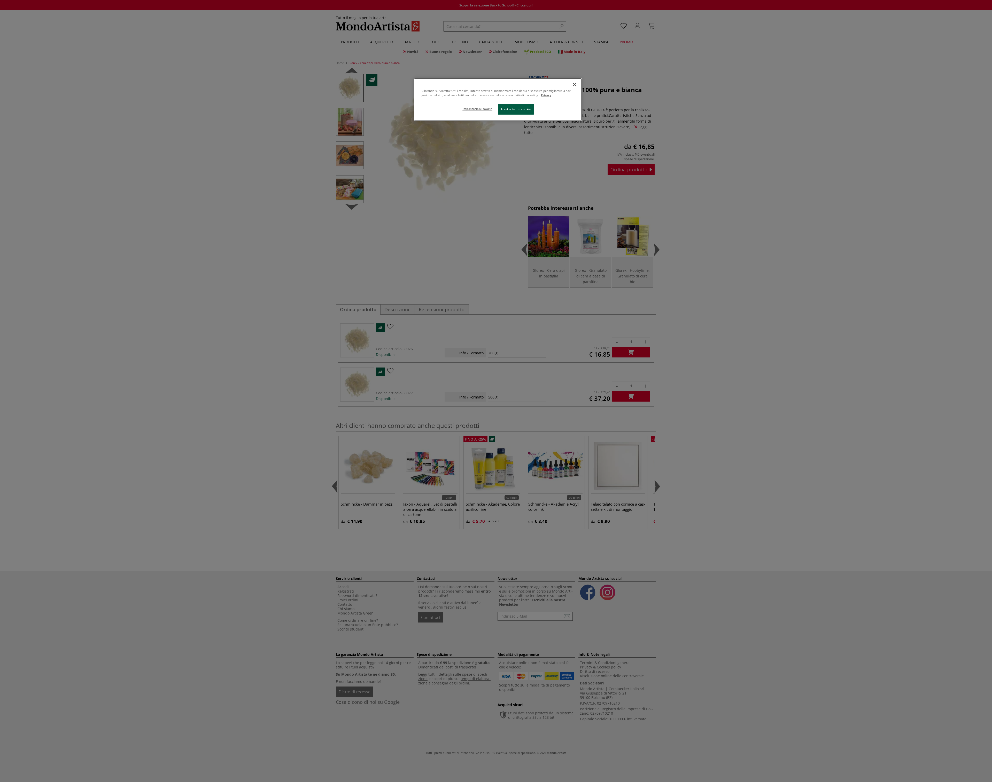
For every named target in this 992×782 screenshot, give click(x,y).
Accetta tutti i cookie (516, 109)
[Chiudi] (574, 84)
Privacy (546, 95)
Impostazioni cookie (477, 109)
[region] (498, 99)
